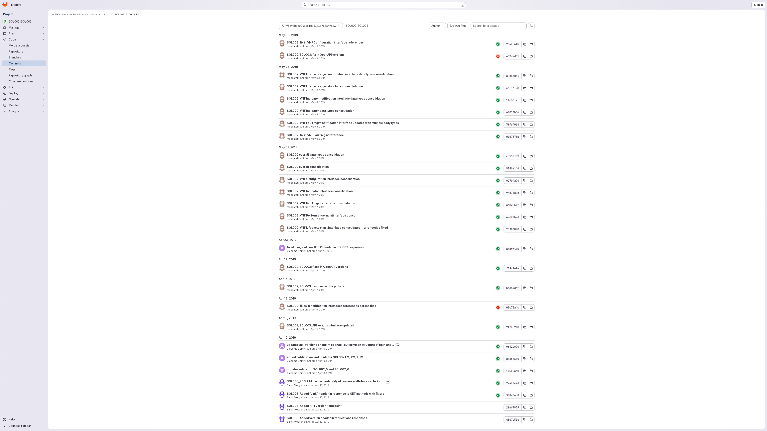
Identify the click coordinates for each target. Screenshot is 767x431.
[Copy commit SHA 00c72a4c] (525, 307)
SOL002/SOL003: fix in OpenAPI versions (316, 54)
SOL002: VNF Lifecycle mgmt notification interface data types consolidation (340, 74)
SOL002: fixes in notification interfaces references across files (331, 305)
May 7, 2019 (318, 158)
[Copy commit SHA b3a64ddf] (525, 288)
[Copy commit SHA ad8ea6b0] (525, 359)
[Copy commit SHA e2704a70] (525, 180)
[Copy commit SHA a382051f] (525, 205)
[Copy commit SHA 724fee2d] (525, 383)
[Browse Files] (531, 44)
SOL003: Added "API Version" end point (314, 405)
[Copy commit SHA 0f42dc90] (525, 346)
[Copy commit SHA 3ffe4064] (525, 124)
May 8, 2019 (318, 77)
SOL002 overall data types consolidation (315, 154)
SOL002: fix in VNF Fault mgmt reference (315, 135)
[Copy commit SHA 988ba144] (525, 168)
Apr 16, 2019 (318, 309)
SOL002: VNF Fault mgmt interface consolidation (321, 203)
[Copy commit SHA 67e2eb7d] (525, 217)
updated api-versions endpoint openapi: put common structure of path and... (340, 344)
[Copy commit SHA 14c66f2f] (525, 100)
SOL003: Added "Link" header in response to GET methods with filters (335, 393)
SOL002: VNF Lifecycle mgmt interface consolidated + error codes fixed (337, 227)
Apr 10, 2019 (325, 348)
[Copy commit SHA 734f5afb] (525, 44)
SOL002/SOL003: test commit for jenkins (315, 286)
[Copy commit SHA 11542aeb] (525, 371)
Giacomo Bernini (296, 250)
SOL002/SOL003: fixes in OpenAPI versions (317, 266)
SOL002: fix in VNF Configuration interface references (325, 42)
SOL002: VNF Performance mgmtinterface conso (321, 215)
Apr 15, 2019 (318, 329)
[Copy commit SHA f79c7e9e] (525, 268)
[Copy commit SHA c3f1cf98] (525, 88)
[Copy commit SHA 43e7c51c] (525, 419)
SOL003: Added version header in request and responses (327, 418)
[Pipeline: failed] (498, 56)
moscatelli (293, 46)
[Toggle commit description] (397, 345)
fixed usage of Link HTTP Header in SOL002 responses (325, 247)
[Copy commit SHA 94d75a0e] (525, 193)
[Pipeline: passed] (498, 44)
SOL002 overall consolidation (308, 166)
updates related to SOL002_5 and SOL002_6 (318, 369)
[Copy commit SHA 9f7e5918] (525, 327)
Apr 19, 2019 (318, 270)
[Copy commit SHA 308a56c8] (525, 395)
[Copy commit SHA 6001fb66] (525, 112)
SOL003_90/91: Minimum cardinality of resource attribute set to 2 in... (335, 381)
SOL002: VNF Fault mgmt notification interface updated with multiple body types (343, 123)
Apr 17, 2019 (318, 290)
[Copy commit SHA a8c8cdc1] (525, 76)
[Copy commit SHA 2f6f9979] (525, 407)
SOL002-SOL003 (357, 25)
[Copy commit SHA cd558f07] (525, 156)
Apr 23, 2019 (325, 250)
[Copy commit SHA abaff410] (525, 249)
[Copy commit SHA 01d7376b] (525, 136)
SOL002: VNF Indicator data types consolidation (320, 110)
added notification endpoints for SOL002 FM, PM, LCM (325, 357)
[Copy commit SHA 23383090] (525, 229)
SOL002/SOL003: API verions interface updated (320, 325)
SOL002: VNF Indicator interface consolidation (320, 191)
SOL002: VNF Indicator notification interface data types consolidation (336, 98)
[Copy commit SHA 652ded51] (525, 56)
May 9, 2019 (318, 46)
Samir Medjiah (295, 385)
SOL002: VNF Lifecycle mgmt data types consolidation (325, 86)
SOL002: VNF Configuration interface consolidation (323, 179)
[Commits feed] (531, 26)
